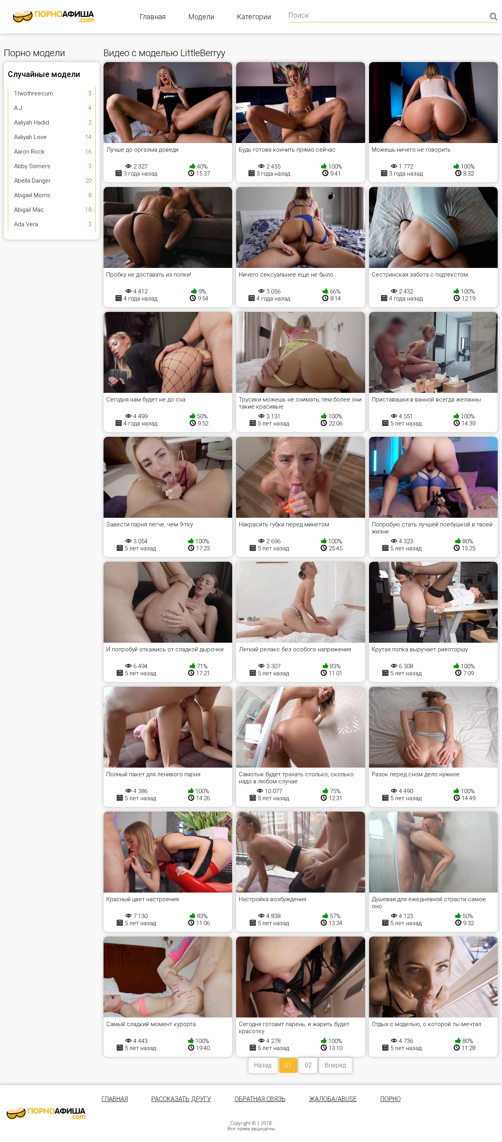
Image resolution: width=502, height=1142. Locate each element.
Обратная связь (260, 1099)
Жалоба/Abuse (333, 1099)
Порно (390, 1099)
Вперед (335, 1065)
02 (308, 1065)
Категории (254, 17)
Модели (201, 17)
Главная (153, 17)
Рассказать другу (181, 1099)
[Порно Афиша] (46, 1114)
